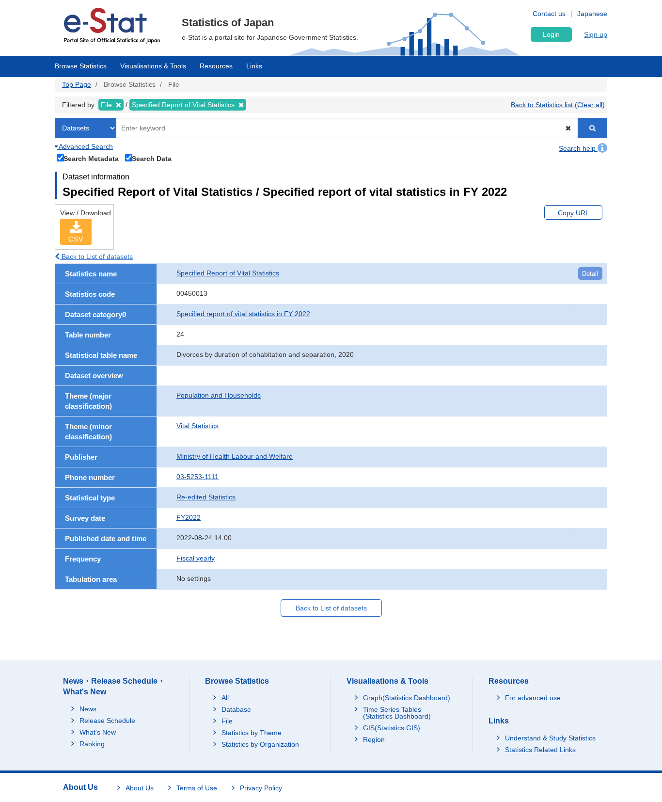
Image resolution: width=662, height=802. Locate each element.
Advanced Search (85, 146)
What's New (97, 732)
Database (236, 709)
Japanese (592, 13)
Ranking (92, 743)
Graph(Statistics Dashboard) (406, 697)
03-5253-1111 (197, 477)
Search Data (152, 158)
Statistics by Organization (260, 744)
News (87, 709)
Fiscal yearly (195, 558)
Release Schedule (107, 720)
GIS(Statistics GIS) (391, 727)
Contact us (549, 13)
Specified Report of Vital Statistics (227, 273)
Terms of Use (196, 788)
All (225, 697)
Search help (578, 148)
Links (254, 66)
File (227, 721)
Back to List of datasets (96, 256)
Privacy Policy (261, 788)
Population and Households (218, 395)
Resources (216, 66)
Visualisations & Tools (153, 66)
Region (374, 739)
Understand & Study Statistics (550, 738)
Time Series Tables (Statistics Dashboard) (397, 713)
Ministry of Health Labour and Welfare (234, 456)
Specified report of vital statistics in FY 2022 (243, 314)
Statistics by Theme (251, 732)
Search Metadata (91, 158)
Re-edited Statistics (206, 497)
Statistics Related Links (540, 749)
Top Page (76, 84)
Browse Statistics (81, 66)
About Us (140, 788)
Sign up (595, 34)
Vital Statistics (197, 426)
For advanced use (533, 697)
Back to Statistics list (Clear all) (558, 105)
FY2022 (188, 517)
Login (551, 34)
